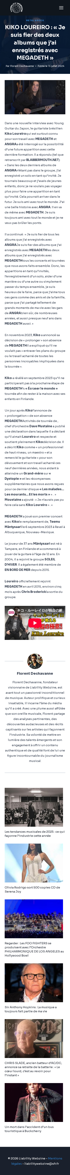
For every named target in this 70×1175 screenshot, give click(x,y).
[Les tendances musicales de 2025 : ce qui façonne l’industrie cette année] (35, 807)
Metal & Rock (35, 20)
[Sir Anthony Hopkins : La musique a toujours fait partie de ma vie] (35, 982)
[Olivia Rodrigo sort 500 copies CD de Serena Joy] (35, 863)
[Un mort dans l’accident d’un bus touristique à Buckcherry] (35, 1102)
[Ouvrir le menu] (61, 7)
